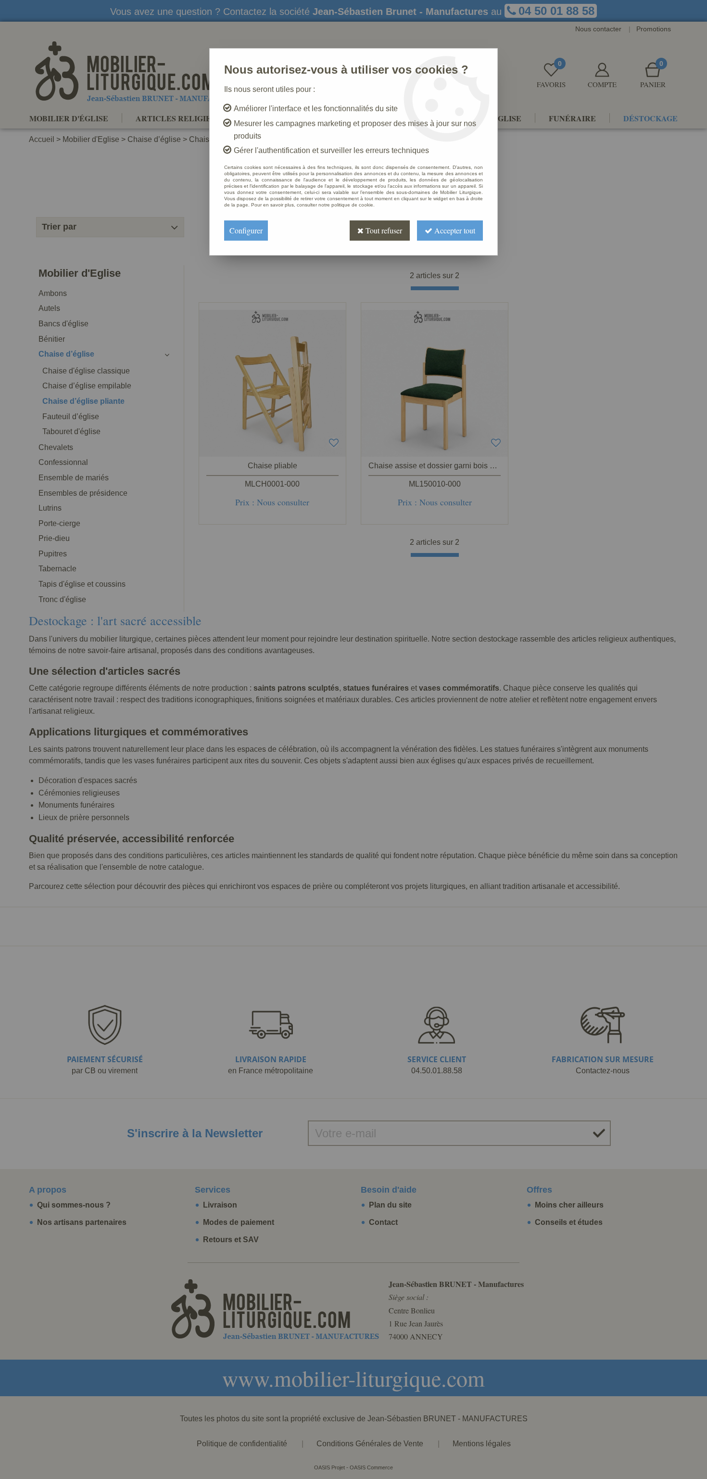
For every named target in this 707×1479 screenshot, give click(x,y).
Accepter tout (453, 230)
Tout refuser (383, 230)
